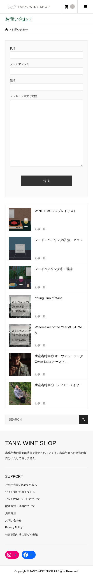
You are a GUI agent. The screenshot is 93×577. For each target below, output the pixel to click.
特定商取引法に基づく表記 (21, 534)
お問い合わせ (13, 520)
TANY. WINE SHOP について (22, 499)
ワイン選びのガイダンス (20, 492)
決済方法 (10, 513)
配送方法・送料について (20, 506)
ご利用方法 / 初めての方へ (21, 485)
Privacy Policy (13, 527)
